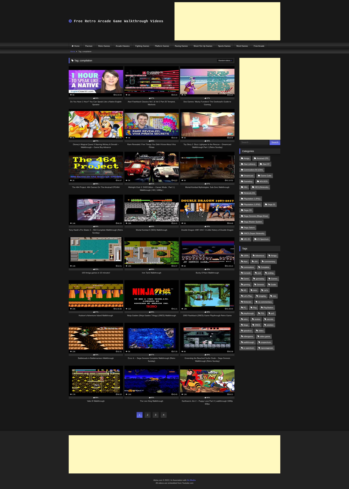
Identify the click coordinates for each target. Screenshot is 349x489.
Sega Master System (253, 222)
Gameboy (248, 181)
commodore (248, 267)
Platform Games (162, 46)
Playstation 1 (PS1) (252, 199)
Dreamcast (248, 176)
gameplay (260, 279)
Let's (266, 290)
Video (261, 331)
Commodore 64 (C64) (253, 170)
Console (247, 273)
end (259, 273)
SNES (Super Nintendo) (254, 233)
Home (76, 46)
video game (265, 336)
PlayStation (268, 307)
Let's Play (247, 296)
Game (246, 279)
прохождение (267, 348)
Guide (273, 284)
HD (244, 290)
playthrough (248, 313)
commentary (269, 261)
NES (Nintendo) (261, 187)
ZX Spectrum (263, 239)
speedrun (247, 331)
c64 (256, 261)
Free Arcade (259, 46)
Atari (245, 261)
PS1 (262, 313)
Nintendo (247, 302)
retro (245, 319)
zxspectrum (266, 342)
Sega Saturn (249, 227)
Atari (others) (249, 164)
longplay (262, 296)
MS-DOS (263, 181)
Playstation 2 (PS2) (252, 204)
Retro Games (104, 46)
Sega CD (248, 210)
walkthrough (248, 342)
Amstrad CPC (263, 158)
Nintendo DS (249, 193)
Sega (245, 325)
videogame (248, 336)
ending (270, 273)
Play (255, 307)
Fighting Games (142, 46)
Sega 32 (271, 204)
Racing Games (181, 46)
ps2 (272, 313)
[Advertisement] (227, 21)
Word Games (242, 46)
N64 (245, 187)
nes (274, 296)
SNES (257, 325)
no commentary (265, 302)
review (257, 319)
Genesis (260, 284)
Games (274, 279)
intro (255, 290)
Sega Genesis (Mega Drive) (256, 216)
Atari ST (266, 164)
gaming (246, 284)
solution (270, 325)
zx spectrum (248, 348)
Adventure (259, 255)
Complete (265, 267)
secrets (270, 319)
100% (245, 255)
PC (244, 307)
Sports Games (224, 46)
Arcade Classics (123, 46)
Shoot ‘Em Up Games (203, 46)
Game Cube (266, 176)
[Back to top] (341, 481)
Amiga (246, 158)
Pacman (88, 46)
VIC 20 (247, 239)
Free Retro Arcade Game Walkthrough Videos (117, 21)
